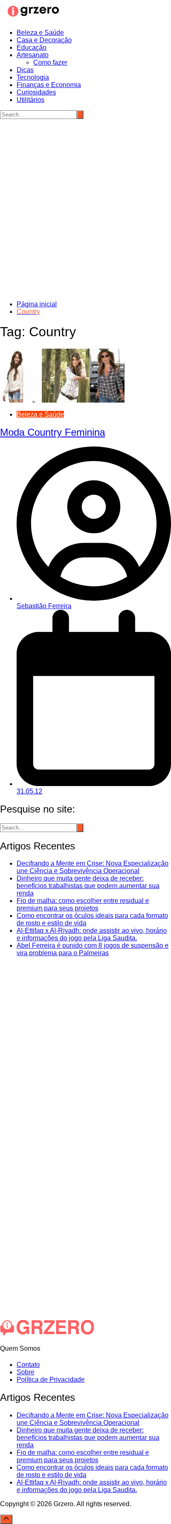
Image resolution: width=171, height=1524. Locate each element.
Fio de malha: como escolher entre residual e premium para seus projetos (83, 904)
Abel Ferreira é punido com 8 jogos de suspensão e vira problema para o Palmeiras (93, 949)
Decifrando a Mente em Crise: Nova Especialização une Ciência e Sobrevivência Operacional (93, 867)
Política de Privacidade (51, 1379)
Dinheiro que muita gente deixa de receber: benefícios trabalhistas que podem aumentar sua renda (88, 886)
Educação (31, 47)
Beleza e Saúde (40, 32)
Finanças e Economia (49, 84)
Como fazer (50, 62)
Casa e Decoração (44, 40)
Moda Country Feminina (52, 432)
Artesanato (33, 54)
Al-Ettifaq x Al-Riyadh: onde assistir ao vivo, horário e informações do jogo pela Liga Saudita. (92, 934)
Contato (28, 1364)
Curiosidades (36, 92)
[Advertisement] (85, 208)
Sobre (25, 1372)
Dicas (25, 69)
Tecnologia (33, 77)
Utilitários (30, 99)
